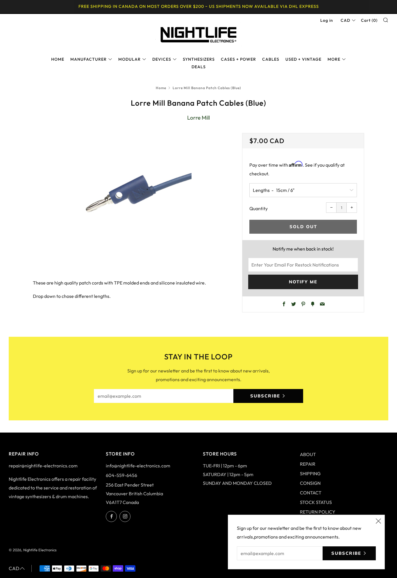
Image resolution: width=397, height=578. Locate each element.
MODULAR (129, 59)
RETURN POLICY (317, 512)
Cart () (369, 20)
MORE (334, 59)
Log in (326, 20)
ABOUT (308, 454)
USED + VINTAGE (303, 59)
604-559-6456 (121, 475)
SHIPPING (310, 473)
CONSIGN (310, 483)
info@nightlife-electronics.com (138, 466)
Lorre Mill (198, 117)
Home (161, 88)
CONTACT (310, 493)
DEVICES (161, 59)
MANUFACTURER (88, 59)
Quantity (258, 208)
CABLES (270, 59)
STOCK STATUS (316, 502)
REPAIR (307, 464)
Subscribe (265, 396)
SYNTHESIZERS (199, 59)
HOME (57, 59)
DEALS (199, 66)
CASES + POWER (238, 59)
